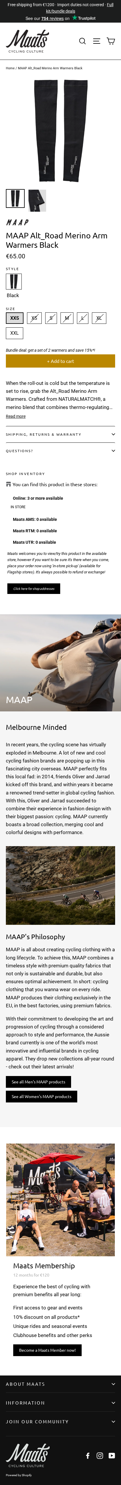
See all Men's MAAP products (38, 1081)
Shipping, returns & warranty (43, 434)
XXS (14, 318)
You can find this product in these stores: (55, 484)
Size (11, 308)
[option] (60, 131)
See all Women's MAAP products (41, 1096)
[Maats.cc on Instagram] (100, 1455)
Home (10, 68)
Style (12, 269)
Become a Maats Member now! (47, 1350)
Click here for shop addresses (33, 588)
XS (34, 318)
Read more (16, 416)
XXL (14, 333)
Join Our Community (37, 1421)
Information (25, 1402)
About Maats (25, 1384)
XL (99, 318)
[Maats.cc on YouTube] (112, 1455)
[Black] (13, 281)
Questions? (19, 450)
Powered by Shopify (19, 1475)
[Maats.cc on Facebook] (88, 1455)
